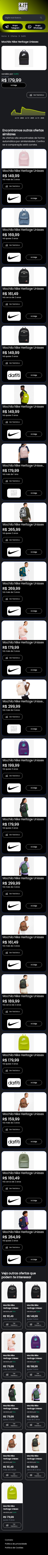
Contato (9, 1540)
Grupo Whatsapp (37, 26)
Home (4, 36)
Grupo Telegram (15, 26)
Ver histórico (38, 95)
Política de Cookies (14, 1547)
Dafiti (23, 36)
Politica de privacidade (16, 1543)
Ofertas (14, 36)
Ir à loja (14, 85)
